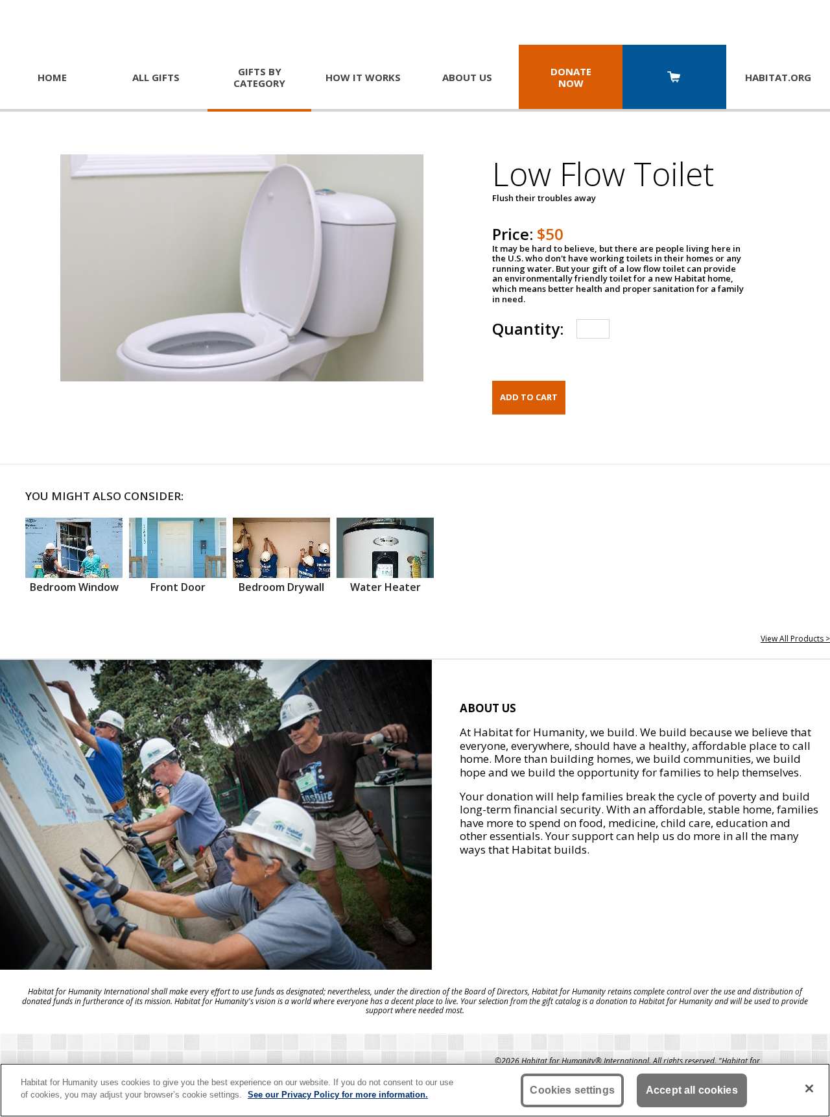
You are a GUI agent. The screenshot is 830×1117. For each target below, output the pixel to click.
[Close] (809, 1088)
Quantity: (527, 328)
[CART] (674, 78)
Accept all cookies (692, 1090)
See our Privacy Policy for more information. (338, 1094)
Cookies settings (572, 1090)
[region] (415, 1090)
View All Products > (795, 638)
